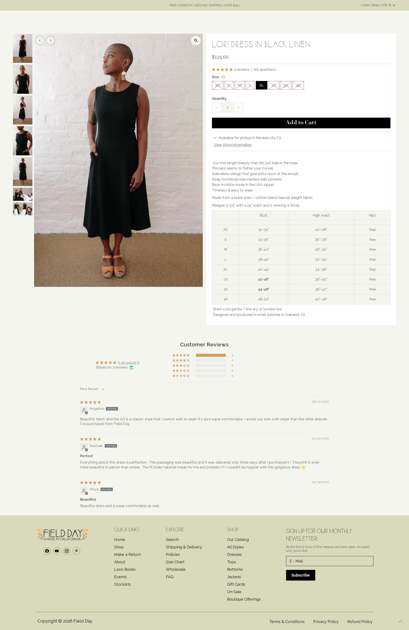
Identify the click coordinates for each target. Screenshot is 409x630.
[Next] (50, 40)
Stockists (122, 584)
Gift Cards (236, 584)
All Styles (235, 547)
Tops (231, 562)
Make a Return (127, 554)
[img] (90, 402)
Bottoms (235, 569)
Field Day (82, 621)
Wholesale (176, 569)
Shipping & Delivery (184, 547)
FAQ (170, 577)
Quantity (219, 99)
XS (217, 85)
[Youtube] (56, 551)
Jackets (234, 577)
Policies (173, 554)
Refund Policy (360, 621)
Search (172, 539)
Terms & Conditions (287, 621)
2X (274, 85)
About (119, 562)
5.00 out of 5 (128, 363)
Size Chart (175, 562)
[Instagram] (66, 551)
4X (298, 85)
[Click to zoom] (196, 40)
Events (120, 577)
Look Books (125, 569)
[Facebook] (47, 551)
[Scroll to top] (400, 621)
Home (119, 539)
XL (261, 85)
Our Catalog (238, 539)
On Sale (234, 592)
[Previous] (40, 40)
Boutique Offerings (244, 599)
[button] (223, 70)
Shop (119, 547)
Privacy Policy (326, 621)
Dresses (234, 554)
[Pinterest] (76, 551)
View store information (233, 145)
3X (286, 85)
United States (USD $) (377, 5)
